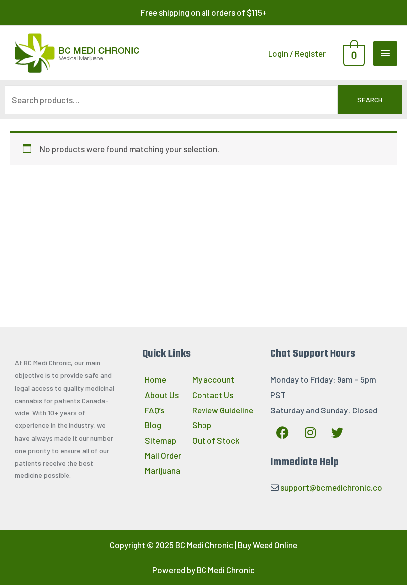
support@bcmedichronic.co (331, 487)
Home (155, 379)
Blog (153, 425)
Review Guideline (222, 410)
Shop (201, 425)
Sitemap (160, 440)
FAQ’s (154, 410)
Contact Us (212, 395)
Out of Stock (216, 440)
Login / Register (297, 53)
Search (369, 99)
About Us (162, 395)
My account (213, 379)
